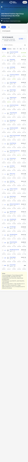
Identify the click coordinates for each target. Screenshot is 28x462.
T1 (17, 48)
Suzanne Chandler (14, 52)
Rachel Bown (13, 120)
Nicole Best (12, 59)
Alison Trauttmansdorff (15, 135)
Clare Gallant (13, 257)
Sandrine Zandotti (14, 128)
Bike (21, 48)
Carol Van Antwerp (14, 105)
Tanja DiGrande (13, 112)
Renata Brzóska (13, 242)
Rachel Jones (13, 211)
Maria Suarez (13, 196)
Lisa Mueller (12, 67)
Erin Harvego (13, 226)
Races (24, 2)
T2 (23, 48)
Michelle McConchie (14, 249)
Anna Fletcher (13, 143)
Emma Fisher (13, 264)
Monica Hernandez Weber (15, 204)
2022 (3, 27)
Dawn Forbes (13, 90)
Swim (14, 48)
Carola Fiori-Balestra (14, 74)
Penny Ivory (12, 173)
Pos (3, 48)
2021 (9, 27)
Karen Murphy (13, 82)
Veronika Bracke (13, 234)
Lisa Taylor (12, 166)
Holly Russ (12, 181)
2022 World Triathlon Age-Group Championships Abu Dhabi (12, 15)
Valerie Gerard (13, 97)
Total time (9, 48)
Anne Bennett (13, 219)
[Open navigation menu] (2, 2)
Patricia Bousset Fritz (15, 150)
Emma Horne (13, 158)
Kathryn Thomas (13, 188)
